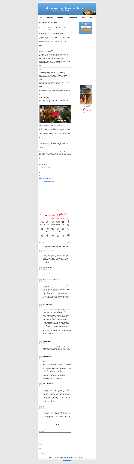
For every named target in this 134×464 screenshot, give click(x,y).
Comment (41, 431)
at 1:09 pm (45, 251)
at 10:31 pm (45, 385)
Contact (91, 17)
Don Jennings (47, 250)
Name (40, 444)
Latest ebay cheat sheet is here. (48, 178)
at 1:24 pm (45, 306)
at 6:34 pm (45, 358)
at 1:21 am (45, 408)
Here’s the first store (43, 94)
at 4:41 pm (45, 269)
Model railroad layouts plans (64, 8)
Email (40, 448)
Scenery (83, 17)
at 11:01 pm (45, 281)
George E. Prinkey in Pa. (49, 279)
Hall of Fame (49, 17)
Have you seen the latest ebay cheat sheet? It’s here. (51, 125)
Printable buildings (72, 17)
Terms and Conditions (67, 460)
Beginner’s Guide (43, 164)
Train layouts (59, 17)
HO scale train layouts (49, 181)
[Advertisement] (55, 199)
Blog (41, 17)
